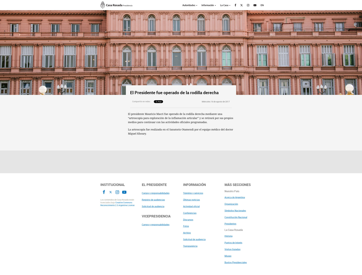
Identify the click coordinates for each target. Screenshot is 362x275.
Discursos (188, 219)
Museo (228, 255)
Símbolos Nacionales (235, 210)
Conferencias (189, 213)
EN (262, 5)
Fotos (186, 226)
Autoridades (189, 5)
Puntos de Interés (233, 242)
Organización (231, 204)
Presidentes (230, 223)
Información (208, 5)
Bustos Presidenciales (236, 262)
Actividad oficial (191, 206)
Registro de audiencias (153, 199)
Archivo (187, 232)
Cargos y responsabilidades (155, 193)
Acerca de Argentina (235, 197)
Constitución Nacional (236, 217)
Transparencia (190, 246)
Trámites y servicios (193, 193)
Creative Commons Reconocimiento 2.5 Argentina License (117, 204)
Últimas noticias (191, 199)
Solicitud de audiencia (153, 206)
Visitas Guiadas (232, 249)
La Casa (224, 5)
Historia (228, 236)
